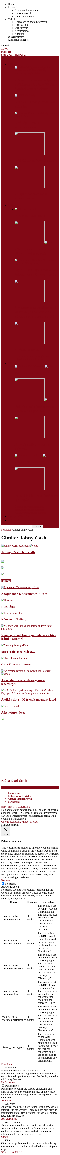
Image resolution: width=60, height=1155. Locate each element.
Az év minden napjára (26, 10)
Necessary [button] (6, 880)
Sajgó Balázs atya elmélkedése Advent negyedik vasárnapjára (36, 272)
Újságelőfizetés (16, 36)
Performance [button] (8, 1082)
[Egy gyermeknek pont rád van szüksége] (25, 95)
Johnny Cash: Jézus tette (18, 552)
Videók (12, 19)
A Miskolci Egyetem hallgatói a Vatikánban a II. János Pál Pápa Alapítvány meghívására (36, 84)
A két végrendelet (13, 712)
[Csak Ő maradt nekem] (14, 658)
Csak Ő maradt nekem (16, 664)
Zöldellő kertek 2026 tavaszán (36, 161)
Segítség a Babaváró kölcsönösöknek (29, 125)
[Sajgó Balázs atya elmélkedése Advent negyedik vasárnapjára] (37, 263)
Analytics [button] (6, 1100)
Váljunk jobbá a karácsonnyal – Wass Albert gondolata (36, 251)
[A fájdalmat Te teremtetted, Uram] (20, 587)
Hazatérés (8, 606)
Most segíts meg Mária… (18, 651)
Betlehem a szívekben (30, 216)
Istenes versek (22, 27)
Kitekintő (19, 33)
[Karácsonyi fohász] (30, 343)
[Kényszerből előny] (12, 613)
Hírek (11, 4)
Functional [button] (6, 1064)
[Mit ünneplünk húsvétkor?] (34, 366)
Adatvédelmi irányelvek (20, 799)
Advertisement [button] (9, 1118)
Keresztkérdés (22, 30)
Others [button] (4, 1136)
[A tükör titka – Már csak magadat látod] (30, 693)
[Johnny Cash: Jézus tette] (19, 545)
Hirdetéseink (21, 24)
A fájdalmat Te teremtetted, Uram (24, 594)
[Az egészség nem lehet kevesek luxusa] (30, 187)
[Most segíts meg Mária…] (14, 645)
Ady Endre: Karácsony (30, 462)
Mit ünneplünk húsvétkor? (32, 373)
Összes (18, 356)
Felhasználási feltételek (19, 796)
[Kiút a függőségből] (26, 774)
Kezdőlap (6, 529)
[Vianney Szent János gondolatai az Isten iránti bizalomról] (30, 628)
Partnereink (14, 802)
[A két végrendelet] (11, 706)
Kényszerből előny (13, 619)
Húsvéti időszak (23, 13)
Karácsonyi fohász (27, 350)
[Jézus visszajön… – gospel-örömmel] (30, 437)
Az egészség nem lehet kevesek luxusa (31, 196)
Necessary (10, 883)
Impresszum (14, 793)
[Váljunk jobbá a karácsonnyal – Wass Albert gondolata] (34, 242)
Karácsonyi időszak (25, 16)
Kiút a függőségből (14, 780)
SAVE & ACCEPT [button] (11, 1152)
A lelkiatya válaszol (18, 39)
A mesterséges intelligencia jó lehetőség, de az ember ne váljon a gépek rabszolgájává (35, 312)
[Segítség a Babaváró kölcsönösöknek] (37, 116)
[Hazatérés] (7, 600)
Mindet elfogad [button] (30, 821)
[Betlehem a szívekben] (27, 209)
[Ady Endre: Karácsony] (33, 455)
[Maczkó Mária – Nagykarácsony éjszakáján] (30, 488)
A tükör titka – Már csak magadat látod (28, 699)
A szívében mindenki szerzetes (31, 21)
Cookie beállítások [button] (11, 821)
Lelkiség (12, 7)
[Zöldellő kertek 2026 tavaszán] (30, 153)
